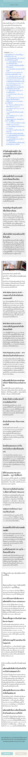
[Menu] (2, 5)
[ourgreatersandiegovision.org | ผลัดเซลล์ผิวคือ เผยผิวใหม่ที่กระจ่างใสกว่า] (14, 4)
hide (11, 52)
